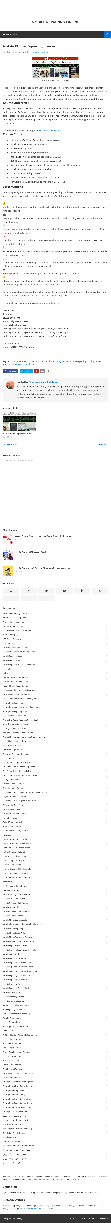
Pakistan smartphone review (55, 677)
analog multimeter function (55, 728)
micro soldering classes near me (55, 894)
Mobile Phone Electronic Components (55, 651)
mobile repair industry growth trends (55, 950)
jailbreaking (55, 881)
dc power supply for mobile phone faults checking (55, 792)
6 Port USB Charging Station (55, 613)
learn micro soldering (55, 890)
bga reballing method (55, 749)
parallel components (55, 1018)
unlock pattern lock (55, 1141)
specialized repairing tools (55, 1116)
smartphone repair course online (55, 1103)
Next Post (102, 444)
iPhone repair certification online (55, 869)
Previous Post (11, 444)
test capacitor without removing (55, 1128)
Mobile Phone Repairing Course (17, 433)
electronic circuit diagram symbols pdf (55, 800)
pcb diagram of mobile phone (55, 1026)
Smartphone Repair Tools (55, 703)
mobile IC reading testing (55, 898)
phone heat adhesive (55, 1043)
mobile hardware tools (55, 915)
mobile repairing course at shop (55, 962)
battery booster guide (55, 745)
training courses (55, 1137)
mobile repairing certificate (55, 958)
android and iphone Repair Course (55, 732)
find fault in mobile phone (55, 813)
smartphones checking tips (55, 1111)
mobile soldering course (55, 996)
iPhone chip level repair (55, 860)
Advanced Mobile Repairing (55, 617)
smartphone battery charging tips (55, 1081)
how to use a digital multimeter (55, 856)
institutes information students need (55, 877)
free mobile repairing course (55, 830)
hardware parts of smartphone (55, 839)
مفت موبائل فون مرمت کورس (55, 1158)
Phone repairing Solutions (18, 52)
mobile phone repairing (55, 928)
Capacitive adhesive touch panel (55, 630)
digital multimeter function (55, 796)
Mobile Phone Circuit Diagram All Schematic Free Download (42, 567)
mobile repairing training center (85, 361)
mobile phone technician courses (55, 937)
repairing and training (55, 1069)
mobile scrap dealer (55, 992)
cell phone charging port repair (55, 762)
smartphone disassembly (55, 1094)
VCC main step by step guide (55, 715)
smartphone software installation (55, 1107)
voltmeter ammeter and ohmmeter (55, 1145)
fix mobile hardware (55, 818)
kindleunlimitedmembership (55, 886)
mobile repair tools (55, 954)
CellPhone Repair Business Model (41, 295)
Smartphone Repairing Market (55, 711)
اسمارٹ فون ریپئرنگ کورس (55, 1154)
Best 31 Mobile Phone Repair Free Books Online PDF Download (43, 535)
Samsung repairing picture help (55, 694)
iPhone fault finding (55, 864)
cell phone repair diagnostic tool (55, 771)
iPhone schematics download (55, 873)
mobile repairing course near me (55, 975)
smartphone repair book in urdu (55, 1099)
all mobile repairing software (55, 724)
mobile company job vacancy (55, 903)
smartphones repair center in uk (18, 364)
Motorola (55, 669)
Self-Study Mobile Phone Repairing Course (55, 698)
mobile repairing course (56, 361)
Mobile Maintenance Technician (55, 647)
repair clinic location (55, 1064)
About (82, 1218)
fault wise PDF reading (55, 809)
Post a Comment (41, 52)
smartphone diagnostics (55, 1090)
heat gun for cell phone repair (55, 847)
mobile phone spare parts (55, 933)
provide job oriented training (55, 1060)
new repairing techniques (55, 1009)
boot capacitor (55, 758)
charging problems (55, 779)
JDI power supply (55, 634)
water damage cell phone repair (55, 1150)
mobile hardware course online (55, 911)
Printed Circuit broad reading (55, 681)
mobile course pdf (55, 907)
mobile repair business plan (55, 945)
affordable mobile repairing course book (55, 720)
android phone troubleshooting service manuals (55, 737)
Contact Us (103, 1218)
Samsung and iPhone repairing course (55, 690)
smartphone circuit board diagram (55, 1086)
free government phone (55, 826)
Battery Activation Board (55, 626)
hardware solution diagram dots (55, 843)
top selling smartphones (55, 1133)
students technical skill (55, 1124)
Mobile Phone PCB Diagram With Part (32, 551)
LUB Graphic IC (55, 643)
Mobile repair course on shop (28, 361)
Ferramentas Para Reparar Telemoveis (38, 1208)
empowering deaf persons (55, 805)
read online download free (47, 302)
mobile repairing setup (55, 984)
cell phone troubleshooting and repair (55, 775)
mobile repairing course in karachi (55, 966)
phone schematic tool (55, 1056)
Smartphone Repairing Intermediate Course (55, 707)
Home (72, 1218)
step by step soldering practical (55, 1120)
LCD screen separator (55, 639)
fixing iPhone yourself (55, 822)
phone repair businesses (55, 1047)
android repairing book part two (55, 741)
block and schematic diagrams (55, 754)
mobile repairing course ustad (55, 979)
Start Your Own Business (51, 130)
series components (55, 1077)
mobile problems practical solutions (55, 941)
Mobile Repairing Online (55, 22)
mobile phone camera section (55, 920)
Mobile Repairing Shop (55, 660)
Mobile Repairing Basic (55, 656)
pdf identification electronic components (55, 1035)
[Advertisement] (55, 8)
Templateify (17, 1218)
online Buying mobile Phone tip (55, 1013)
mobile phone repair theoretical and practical (55, 924)
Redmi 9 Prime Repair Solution (55, 686)
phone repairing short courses (55, 1052)
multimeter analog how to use (55, 1005)
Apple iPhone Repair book (55, 622)
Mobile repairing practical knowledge (55, 664)
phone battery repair (55, 1039)
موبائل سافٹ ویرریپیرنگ (55, 1162)
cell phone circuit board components (55, 766)
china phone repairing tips (55, 783)
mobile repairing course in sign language (55, 971)
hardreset (55, 835)
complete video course (55, 788)
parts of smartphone (55, 1022)
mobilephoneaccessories (55, 1001)
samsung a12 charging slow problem (55, 1073)
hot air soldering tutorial (55, 852)
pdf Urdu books (55, 1030)
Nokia (55, 673)
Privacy (92, 1218)
